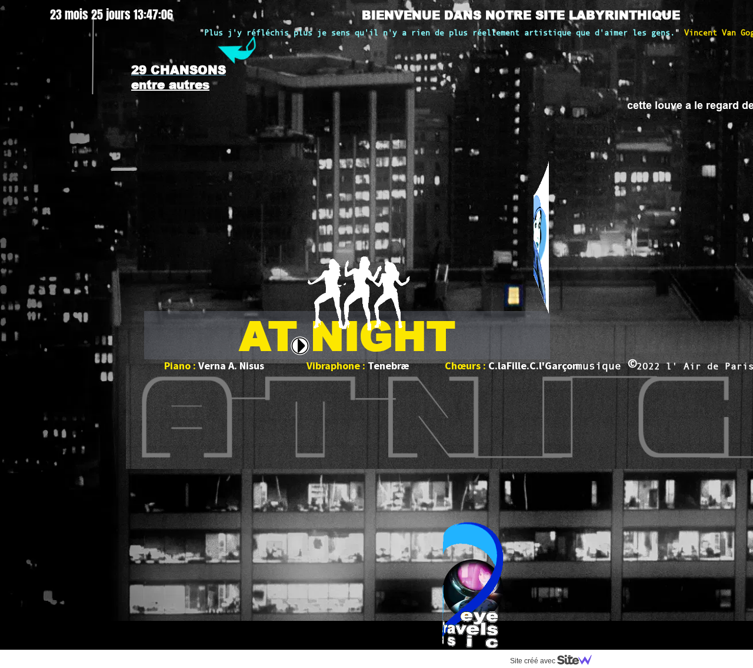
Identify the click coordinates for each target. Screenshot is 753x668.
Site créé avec (533, 661)
